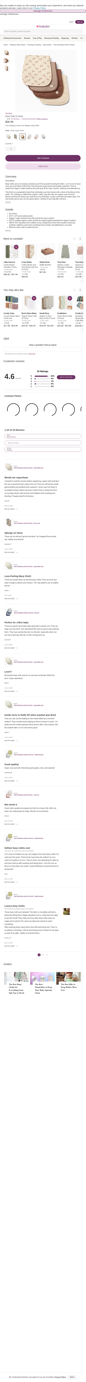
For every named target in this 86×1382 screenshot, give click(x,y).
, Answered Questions (29, 119)
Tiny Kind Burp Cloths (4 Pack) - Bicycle (26, 613)
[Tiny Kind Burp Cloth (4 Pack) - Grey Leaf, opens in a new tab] (8, 522)
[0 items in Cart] (82, 26)
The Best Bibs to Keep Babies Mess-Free (69, 987)
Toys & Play (37, 38)
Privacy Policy (39, 8)
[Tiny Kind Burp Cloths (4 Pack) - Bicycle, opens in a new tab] (8, 612)
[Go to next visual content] (44, 424)
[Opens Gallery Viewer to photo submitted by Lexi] (50, 410)
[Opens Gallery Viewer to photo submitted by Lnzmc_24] (32, 410)
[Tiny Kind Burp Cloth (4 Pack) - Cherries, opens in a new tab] (8, 794)
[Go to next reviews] (50, 954)
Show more (8, 202)
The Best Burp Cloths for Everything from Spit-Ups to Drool (16, 988)
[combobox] (43, 436)
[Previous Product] (74, 239)
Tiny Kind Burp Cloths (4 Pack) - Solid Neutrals (28, 755)
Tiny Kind (8, 113)
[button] (43, 376)
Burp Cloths (47, 45)
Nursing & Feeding (51, 38)
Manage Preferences (43, 11)
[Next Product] (80, 239)
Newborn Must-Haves (17, 45)
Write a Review (42, 119)
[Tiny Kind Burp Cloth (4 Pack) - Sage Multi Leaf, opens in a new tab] (8, 467)
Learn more (31, 354)
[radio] (7, 53)
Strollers (75, 38)
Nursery (27, 38)
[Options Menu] (58, 509)
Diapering (65, 38)
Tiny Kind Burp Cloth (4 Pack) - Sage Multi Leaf (28, 468)
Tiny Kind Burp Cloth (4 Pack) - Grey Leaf (27, 523)
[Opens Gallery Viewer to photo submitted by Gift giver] (13, 410)
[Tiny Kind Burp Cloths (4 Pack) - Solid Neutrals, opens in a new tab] (8, 754)
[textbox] (43, 349)
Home (6, 45)
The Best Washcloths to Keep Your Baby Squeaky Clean (43, 988)
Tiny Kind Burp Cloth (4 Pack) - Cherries (26, 795)
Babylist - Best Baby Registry (43, 26)
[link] (8, 136)
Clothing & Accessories (13, 38)
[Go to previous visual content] (41, 424)
